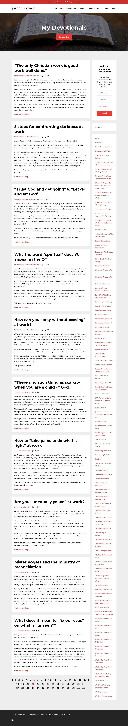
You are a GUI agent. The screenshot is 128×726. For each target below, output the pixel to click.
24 (48, 683)
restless (98, 459)
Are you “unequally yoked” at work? (49, 501)
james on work (100, 408)
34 (27, 687)
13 (65, 679)
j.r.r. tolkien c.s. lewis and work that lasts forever (103, 401)
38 (48, 687)
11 (54, 679)
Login (114, 8)
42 (68, 687)
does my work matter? (103, 306)
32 (17, 687)
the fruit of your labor (103, 517)
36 (38, 687)
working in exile (101, 692)
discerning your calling (103, 302)
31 (83, 683)
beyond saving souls (102, 241)
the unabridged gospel (103, 551)
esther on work (100, 338)
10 (49, 679)
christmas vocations (102, 266)
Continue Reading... (21, 114)
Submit (104, 113)
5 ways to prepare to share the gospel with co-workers (103, 185)
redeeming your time (103, 451)
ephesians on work (102, 327)
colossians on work (102, 284)
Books (76, 8)
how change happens (103, 383)
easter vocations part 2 (103, 319)
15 (75, 679)
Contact (106, 8)
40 (58, 687)
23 (43, 683)
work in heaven (101, 681)
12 (59, 679)
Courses (83, 8)
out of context (100, 439)
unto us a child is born (103, 589)
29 (73, 683)
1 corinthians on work (103, 147)
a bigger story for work (103, 209)
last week (25, 281)
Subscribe (64, 37)
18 (17, 683)
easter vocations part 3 (103, 323)
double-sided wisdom (103, 310)
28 (68, 683)
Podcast (68, 8)
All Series (98, 143)
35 (32, 687)
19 (22, 683)
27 (63, 683)
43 (73, 687)
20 (27, 683)
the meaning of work (103, 528)
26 (58, 683)
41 (63, 687)
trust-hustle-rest (101, 585)
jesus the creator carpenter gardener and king (104, 414)
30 (78, 683)
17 (85, 679)
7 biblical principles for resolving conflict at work (103, 195)
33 (22, 687)
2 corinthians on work (22, 392)
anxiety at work (100, 230)
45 (83, 687)
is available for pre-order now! (64, 2)
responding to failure (103, 455)
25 (53, 683)
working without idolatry (104, 696)
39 (53, 687)
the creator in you (102, 479)
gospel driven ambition (103, 365)
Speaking (91, 8)
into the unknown (102, 394)
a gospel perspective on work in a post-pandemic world (104, 223)
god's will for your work (104, 360)
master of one (100, 421)
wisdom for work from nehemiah (26, 76)
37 (43, 687)
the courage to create (103, 474)
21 (32, 683)
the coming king (101, 470)
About (99, 8)
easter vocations (101, 315)
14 (70, 679)
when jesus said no (102, 607)
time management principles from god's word (102, 578)
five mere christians (102, 349)
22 (38, 683)
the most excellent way (103, 539)
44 (78, 687)
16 (80, 679)
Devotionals (59, 8)
